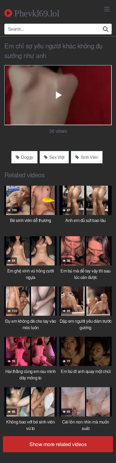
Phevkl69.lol (35, 13)
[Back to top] (106, 451)
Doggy (26, 157)
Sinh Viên (89, 157)
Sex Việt (56, 157)
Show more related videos (58, 443)
